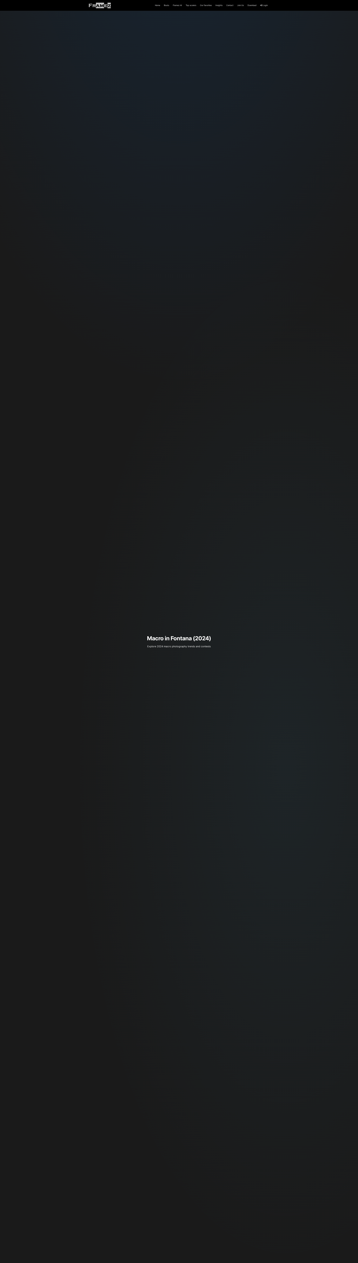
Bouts (166, 5)
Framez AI (177, 5)
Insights (218, 5)
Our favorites (206, 5)
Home (157, 5)
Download (252, 5)
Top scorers (191, 5)
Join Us (240, 5)
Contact (229, 5)
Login (265, 5)
